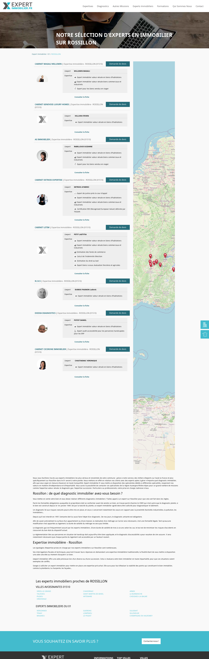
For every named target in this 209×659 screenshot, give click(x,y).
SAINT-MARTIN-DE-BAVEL (93, 594)
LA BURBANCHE (136, 594)
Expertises (88, 6)
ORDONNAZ (41, 599)
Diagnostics (103, 6)
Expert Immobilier (39, 54)
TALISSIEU (41, 594)
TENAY (39, 613)
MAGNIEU (41, 616)
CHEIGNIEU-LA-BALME (138, 596)
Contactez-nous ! (151, 641)
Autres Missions (121, 6)
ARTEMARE (87, 596)
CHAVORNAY (88, 591)
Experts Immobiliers (143, 6)
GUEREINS (87, 610)
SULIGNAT (134, 610)
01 (49, 54)
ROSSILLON (56, 54)
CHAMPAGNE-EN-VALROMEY (141, 616)
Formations (163, 6)
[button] (154, 263)
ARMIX (132, 591)
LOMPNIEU (87, 613)
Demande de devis (117, 63)
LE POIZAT (87, 616)
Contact (199, 6)
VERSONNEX (42, 610)
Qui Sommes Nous (182, 6)
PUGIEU (40, 596)
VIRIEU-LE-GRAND (44, 591)
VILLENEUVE (134, 613)
